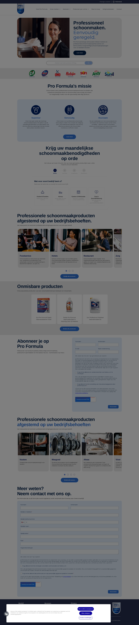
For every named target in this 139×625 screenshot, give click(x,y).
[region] (58, 613)
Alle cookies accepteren (85, 609)
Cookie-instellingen (86, 617)
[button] (6, 613)
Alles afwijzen (85, 613)
